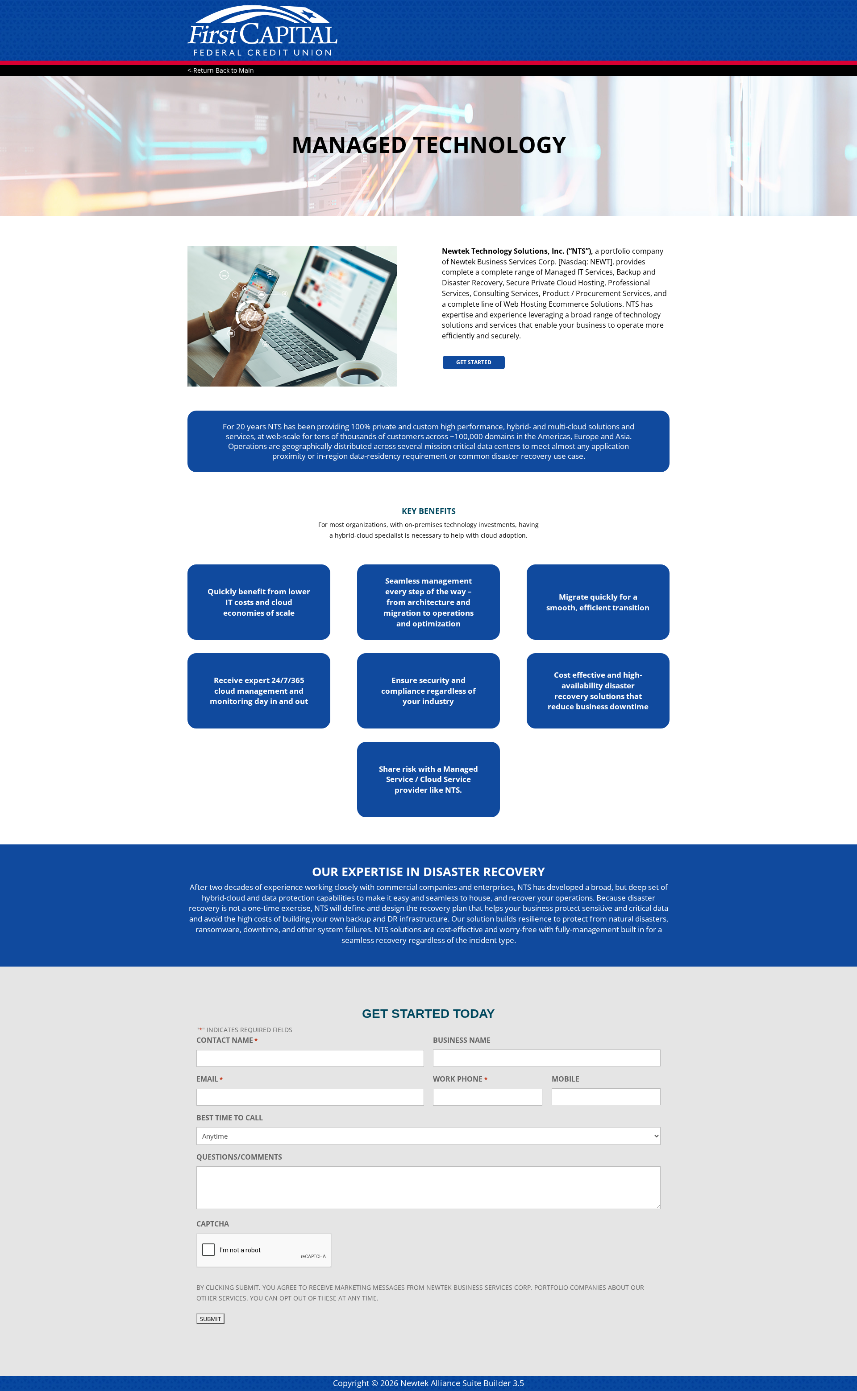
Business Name (462, 1040)
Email (209, 1079)
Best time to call (229, 1118)
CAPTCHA (212, 1224)
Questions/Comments (239, 1157)
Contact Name (227, 1040)
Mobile (565, 1079)
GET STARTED (473, 362)
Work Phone (460, 1079)
